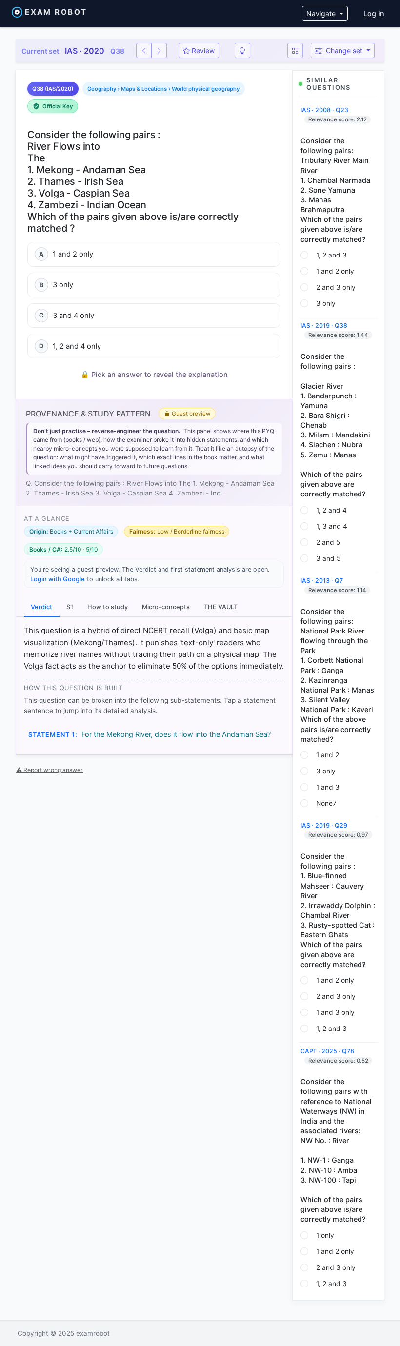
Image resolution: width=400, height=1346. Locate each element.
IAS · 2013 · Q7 (321, 580)
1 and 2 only (335, 271)
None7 (326, 803)
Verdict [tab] (41, 607)
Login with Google (57, 579)
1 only (325, 1235)
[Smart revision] (242, 50)
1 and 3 (328, 787)
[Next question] (159, 50)
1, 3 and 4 (331, 526)
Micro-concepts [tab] (166, 607)
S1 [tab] (69, 607)
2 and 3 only (336, 287)
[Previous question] (144, 50)
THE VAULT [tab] (221, 607)
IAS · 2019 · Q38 (323, 325)
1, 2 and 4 (331, 510)
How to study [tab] (107, 607)
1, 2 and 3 (331, 255)
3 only (326, 303)
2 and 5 (328, 542)
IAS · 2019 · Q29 (323, 825)
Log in (373, 13)
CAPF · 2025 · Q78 (327, 1051)
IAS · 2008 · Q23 (324, 110)
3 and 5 (328, 558)
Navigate (322, 13)
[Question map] (295, 50)
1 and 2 (327, 755)
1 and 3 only (335, 1012)
